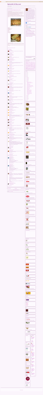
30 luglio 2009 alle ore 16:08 (11, 123)
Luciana (10, 53)
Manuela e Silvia (30, 8)
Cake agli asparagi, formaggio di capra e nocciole (30, 82)
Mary (9, 70)
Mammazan (10, 150)
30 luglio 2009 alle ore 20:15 (11, 139)
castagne (29, 62)
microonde (29, 65)
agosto (27, 80)
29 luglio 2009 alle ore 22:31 (11, 78)
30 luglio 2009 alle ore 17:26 (11, 133)
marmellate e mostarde (33, 64)
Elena (9, 121)
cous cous (29, 63)
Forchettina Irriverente (11, 134)
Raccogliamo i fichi (28, 87)
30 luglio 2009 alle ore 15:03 (11, 120)
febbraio (27, 98)
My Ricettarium (10, 89)
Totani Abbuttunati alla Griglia (32, 358)
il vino (29, 64)
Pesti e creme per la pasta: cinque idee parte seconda (32, 338)
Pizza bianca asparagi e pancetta (29, 90)
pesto (33, 66)
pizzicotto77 (10, 154)
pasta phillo (28, 66)
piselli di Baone (30, 67)
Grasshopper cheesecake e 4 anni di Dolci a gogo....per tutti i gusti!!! (33, 366)
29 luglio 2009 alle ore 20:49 (11, 66)
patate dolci (30, 66)
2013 (26, 73)
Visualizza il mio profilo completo (28, 20)
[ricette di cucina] (27, 300)
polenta (33, 67)
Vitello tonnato (27, 304)
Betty (9, 92)
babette (9, 64)
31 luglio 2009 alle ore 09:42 (11, 149)
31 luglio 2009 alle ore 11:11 (11, 153)
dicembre (27, 77)
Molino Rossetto (32, 65)
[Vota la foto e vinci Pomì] (28, 364)
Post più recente (9, 188)
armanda (10, 50)
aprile (27, 96)
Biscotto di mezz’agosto (32, 341)
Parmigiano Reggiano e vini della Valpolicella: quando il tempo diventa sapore (33, 370)
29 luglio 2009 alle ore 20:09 (11, 52)
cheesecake (33, 62)
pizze (31, 67)
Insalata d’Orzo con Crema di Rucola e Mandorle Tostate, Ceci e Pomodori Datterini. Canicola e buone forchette (32, 354)
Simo (9, 56)
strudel (32, 68)
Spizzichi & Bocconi (14, 4)
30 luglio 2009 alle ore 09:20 (11, 88)
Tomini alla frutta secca (28, 84)
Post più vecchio (22, 188)
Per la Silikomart (28, 94)
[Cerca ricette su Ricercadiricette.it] (27, 290)
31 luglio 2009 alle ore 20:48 (11, 184)
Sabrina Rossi (10, 146)
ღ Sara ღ (10, 79)
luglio (27, 81)
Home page (16, 188)
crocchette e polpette (32, 63)
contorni (27, 63)
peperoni (32, 66)
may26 (9, 172)
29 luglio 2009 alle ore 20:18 (11, 55)
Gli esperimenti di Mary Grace (32, 352)
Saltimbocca (27, 303)
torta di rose (34, 68)
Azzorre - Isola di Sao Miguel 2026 (33, 362)
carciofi (28, 62)
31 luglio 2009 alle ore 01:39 (11, 145)
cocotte (34, 62)
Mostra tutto (34, 375)
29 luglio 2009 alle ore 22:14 (11, 71)
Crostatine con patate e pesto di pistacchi (30, 85)
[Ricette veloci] (27, 302)
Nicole (9, 124)
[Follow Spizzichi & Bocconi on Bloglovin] (28, 27)
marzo (27, 97)
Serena (9, 102)
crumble (34, 63)
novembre (27, 78)
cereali (31, 62)
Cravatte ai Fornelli (33, 373)
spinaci (31, 68)
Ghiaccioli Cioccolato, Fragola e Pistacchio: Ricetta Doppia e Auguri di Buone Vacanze (33, 346)
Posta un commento (10, 185)
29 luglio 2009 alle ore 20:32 (11, 60)
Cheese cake (27, 305)
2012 (26, 74)
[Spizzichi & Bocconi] (26, 23)
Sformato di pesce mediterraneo (29, 91)
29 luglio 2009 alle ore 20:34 (11, 63)
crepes (30, 63)
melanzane (27, 65)
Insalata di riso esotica (28, 88)
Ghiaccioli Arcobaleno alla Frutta (32, 350)
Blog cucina (27, 316)
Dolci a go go (32, 364)
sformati (30, 68)
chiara (9, 140)
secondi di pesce (27, 68)
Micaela (10, 61)
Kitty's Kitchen (32, 368)
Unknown (10, 109)
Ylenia (9, 67)
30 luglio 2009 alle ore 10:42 (11, 101)
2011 (26, 75)
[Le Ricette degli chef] (27, 273)
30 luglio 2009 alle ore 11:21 (11, 110)
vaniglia (32, 340)
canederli (26, 62)
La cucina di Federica (32, 344)
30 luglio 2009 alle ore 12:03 (11, 113)
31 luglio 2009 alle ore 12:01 (11, 171)
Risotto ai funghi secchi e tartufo (29, 93)
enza (9, 114)
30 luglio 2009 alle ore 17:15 (11, 130)
